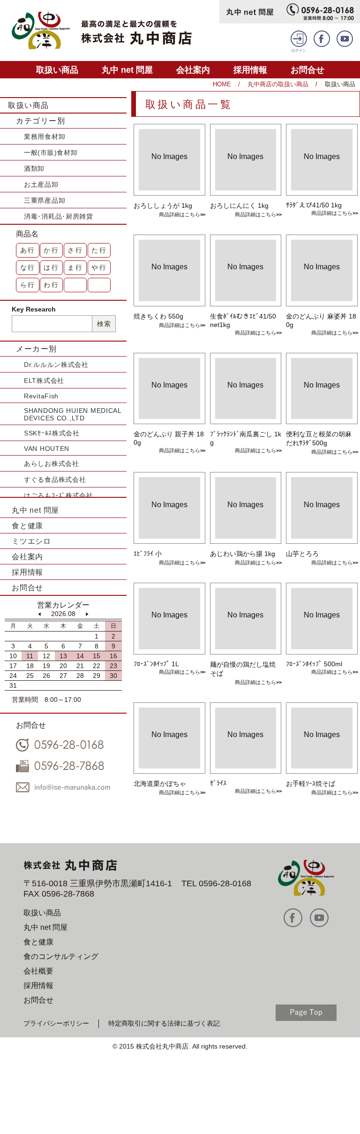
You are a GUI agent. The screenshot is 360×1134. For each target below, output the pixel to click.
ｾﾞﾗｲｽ (218, 783)
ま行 (75, 267)
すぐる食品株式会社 (55, 479)
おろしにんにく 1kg (239, 205)
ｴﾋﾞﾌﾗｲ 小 (148, 553)
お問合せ (307, 70)
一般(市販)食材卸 (50, 152)
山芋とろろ (302, 553)
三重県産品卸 (44, 200)
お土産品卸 (41, 184)
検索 (104, 323)
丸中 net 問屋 (127, 70)
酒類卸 (34, 168)
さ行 (75, 250)
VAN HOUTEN (46, 448)
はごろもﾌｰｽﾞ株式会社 (58, 495)
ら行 (28, 285)
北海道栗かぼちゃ (160, 783)
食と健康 (27, 526)
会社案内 (193, 70)
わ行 (52, 285)
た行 (99, 250)
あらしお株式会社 (51, 463)
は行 (52, 267)
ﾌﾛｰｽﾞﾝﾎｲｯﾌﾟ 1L (156, 664)
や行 (99, 267)
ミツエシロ (31, 541)
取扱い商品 (57, 70)
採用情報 (250, 70)
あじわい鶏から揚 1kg (242, 553)
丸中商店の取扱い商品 (278, 84)
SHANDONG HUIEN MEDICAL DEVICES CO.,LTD (72, 414)
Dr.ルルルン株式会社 (56, 364)
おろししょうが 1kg (163, 205)
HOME (222, 84)
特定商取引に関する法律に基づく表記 (164, 1023)
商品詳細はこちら (179, 214)
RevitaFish (41, 396)
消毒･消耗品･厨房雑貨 (58, 216)
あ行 (28, 250)
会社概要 (38, 971)
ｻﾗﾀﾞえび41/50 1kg (314, 205)
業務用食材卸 (44, 136)
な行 (28, 267)
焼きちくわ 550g (158, 316)
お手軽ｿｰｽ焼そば (310, 783)
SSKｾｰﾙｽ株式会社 (52, 433)
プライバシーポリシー (56, 1023)
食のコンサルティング (60, 956)
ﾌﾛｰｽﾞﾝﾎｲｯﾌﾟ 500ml (314, 664)
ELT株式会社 (44, 380)
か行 (52, 250)
